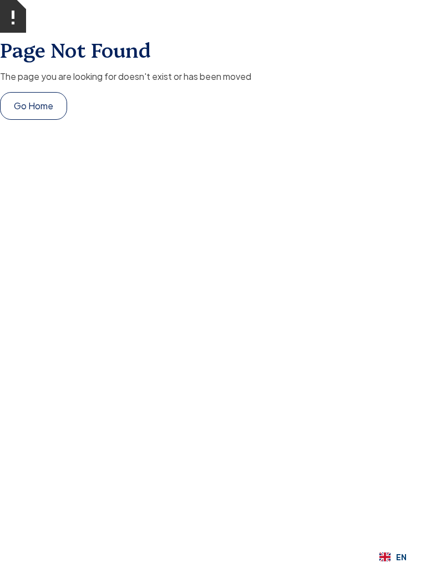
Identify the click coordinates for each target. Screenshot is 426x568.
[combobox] (393, 557)
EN (401, 557)
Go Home (33, 105)
